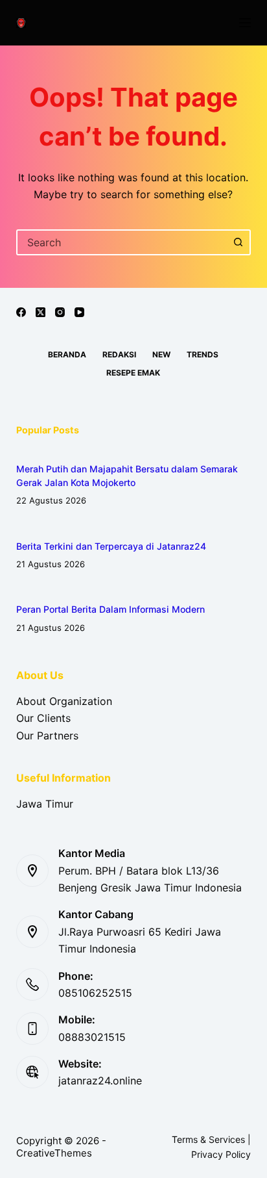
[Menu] (245, 23)
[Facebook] (21, 312)
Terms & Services (208, 1139)
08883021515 (92, 1037)
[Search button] (238, 242)
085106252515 (95, 992)
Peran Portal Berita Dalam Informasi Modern (110, 609)
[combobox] (122, 242)
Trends (202, 354)
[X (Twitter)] (40, 312)
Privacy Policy (221, 1154)
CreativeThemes (54, 1153)
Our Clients (43, 717)
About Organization (64, 701)
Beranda (67, 354)
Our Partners (47, 735)
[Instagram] (60, 312)
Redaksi (119, 354)
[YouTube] (79, 312)
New (161, 354)
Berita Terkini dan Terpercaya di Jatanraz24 (111, 546)
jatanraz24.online (100, 1080)
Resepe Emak (133, 373)
